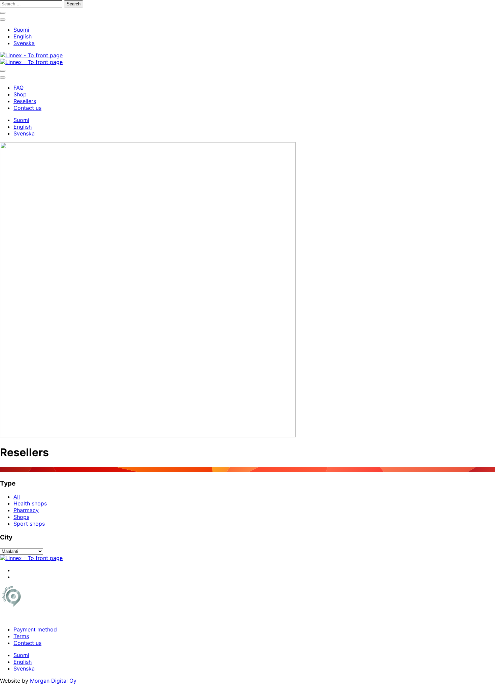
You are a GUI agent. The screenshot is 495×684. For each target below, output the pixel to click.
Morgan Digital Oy (53, 680)
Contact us (27, 643)
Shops (21, 517)
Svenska (24, 43)
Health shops (30, 503)
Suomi (21, 29)
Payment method (35, 629)
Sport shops (29, 523)
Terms (21, 636)
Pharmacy (26, 510)
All (16, 496)
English (22, 36)
